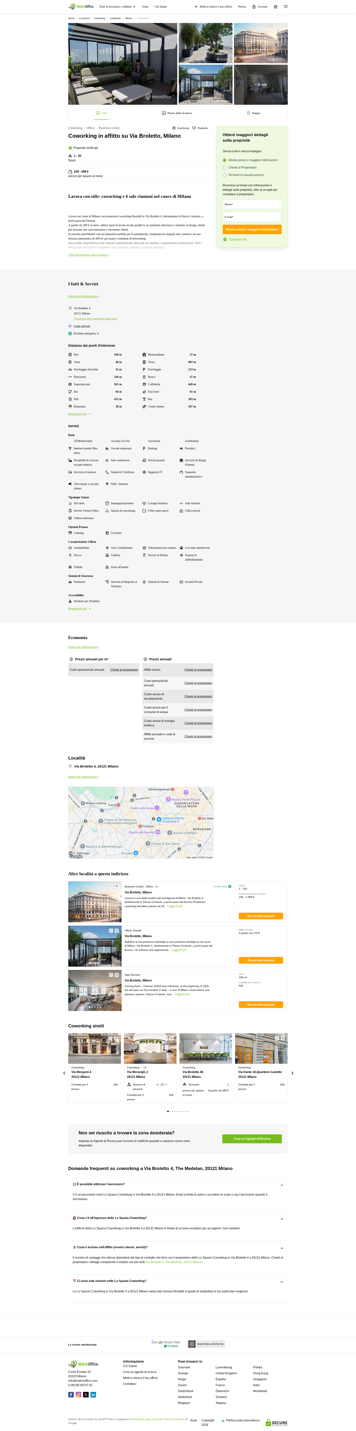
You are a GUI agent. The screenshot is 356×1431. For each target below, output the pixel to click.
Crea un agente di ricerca (139, 1372)
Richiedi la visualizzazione (246, 174)
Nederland (185, 1397)
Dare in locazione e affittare (115, 6)
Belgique (184, 1402)
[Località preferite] (286, 7)
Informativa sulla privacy (145, 1419)
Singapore (260, 1379)
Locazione (84, 18)
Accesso (262, 6)
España (221, 1379)
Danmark (184, 1367)
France (220, 1385)
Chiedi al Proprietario (243, 167)
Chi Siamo (160, 6)
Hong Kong (260, 1373)
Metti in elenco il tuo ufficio (216, 6)
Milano (128, 18)
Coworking (99, 18)
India (256, 1385)
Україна (221, 1402)
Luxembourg (224, 1367)
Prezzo (242, 6)
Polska (257, 1367)
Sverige (183, 1373)
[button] (110, 886)
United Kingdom (226, 1373)
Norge (182, 1379)
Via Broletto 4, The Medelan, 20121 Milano (174, 1262)
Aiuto (145, 6)
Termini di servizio (174, 1419)
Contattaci (129, 1383)
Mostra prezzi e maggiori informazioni (253, 160)
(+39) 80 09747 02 (80, 1385)
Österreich (222, 1391)
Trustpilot (222, 255)
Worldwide (260, 1391)
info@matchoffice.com (82, 1380)
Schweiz (221, 1397)
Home (71, 18)
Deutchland (185, 1391)
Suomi (182, 1385)
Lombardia (115, 18)
